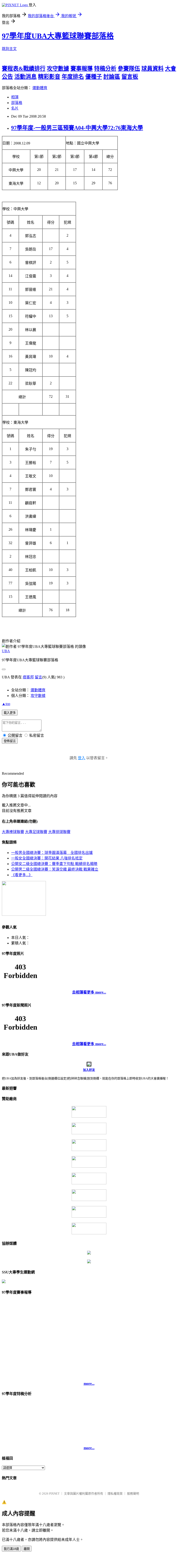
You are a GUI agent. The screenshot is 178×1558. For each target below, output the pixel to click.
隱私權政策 (115, 1493)
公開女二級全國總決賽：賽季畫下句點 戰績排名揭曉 (54, 864)
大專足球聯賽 (36, 832)
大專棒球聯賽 (13, 832)
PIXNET (54, 1493)
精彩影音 (49, 77)
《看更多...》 (21, 875)
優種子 (93, 77)
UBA (6, 651)
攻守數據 (58, 69)
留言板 (129, 77)
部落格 (16, 103)
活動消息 (25, 77)
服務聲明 (133, 1493)
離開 (27, 1549)
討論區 (111, 77)
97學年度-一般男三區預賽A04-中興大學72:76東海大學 (77, 128)
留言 (38, 677)
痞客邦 (28, 677)
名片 (15, 108)
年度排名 (73, 77)
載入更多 (10, 713)
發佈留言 (10, 741)
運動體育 (39, 88)
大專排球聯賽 (59, 832)
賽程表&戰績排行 (23, 69)
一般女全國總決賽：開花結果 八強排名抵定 (47, 858)
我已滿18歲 (11, 1549)
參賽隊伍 (129, 69)
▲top (6, 704)
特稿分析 (105, 69)
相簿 (15, 97)
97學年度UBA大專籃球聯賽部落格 (58, 36)
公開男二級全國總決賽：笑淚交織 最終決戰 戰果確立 (54, 869)
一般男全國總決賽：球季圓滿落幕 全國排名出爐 (52, 853)
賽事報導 (81, 69)
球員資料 (152, 69)
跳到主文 (9, 49)
